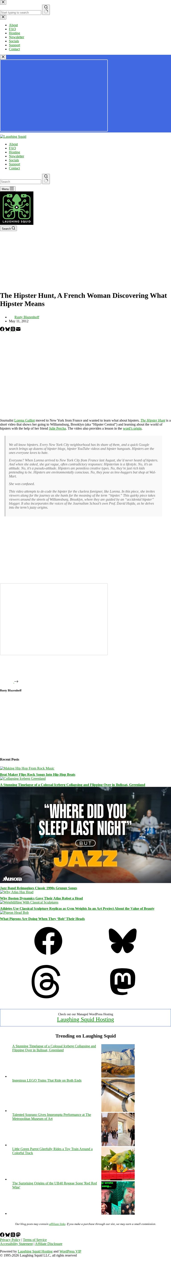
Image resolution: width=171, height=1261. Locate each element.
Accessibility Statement (16, 1244)
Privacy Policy (10, 1240)
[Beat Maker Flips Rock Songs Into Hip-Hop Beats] (27, 768)
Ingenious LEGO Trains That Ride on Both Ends (46, 1080)
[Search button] (46, 179)
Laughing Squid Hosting (85, 1019)
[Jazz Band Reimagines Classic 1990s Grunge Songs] (85, 882)
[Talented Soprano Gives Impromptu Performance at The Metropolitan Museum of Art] (118, 1145)
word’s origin (132, 428)
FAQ (12, 148)
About (13, 144)
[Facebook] (2, 330)
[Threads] (13, 330)
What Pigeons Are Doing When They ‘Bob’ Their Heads (42, 919)
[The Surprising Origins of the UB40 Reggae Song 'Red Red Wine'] (118, 1213)
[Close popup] (3, 57)
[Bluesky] (8, 330)
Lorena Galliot (24, 420)
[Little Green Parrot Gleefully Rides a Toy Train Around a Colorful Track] (118, 1179)
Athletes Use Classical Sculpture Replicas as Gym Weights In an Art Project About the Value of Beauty (77, 908)
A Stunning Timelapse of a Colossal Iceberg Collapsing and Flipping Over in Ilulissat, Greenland (72, 785)
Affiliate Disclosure (48, 1244)
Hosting (14, 152)
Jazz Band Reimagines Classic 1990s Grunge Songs (38, 888)
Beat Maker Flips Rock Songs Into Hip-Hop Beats (37, 774)
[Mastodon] (122, 997)
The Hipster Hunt (152, 420)
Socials (14, 160)
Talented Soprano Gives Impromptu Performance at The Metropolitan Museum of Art (51, 1117)
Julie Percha (57, 428)
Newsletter (16, 156)
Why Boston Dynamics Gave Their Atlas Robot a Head (41, 898)
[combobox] (20, 181)
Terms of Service (35, 1240)
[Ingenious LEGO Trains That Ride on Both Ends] (118, 1111)
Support (14, 164)
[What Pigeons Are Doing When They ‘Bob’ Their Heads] (14, 912)
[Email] (18, 330)
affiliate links (57, 1224)
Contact (14, 168)
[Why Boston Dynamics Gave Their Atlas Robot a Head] (16, 892)
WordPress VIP (70, 1251)
